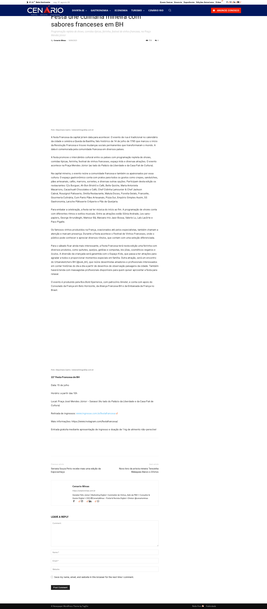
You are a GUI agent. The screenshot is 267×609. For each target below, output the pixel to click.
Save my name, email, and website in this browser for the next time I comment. (94, 577)
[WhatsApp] (75, 47)
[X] (61, 47)
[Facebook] (228, 2)
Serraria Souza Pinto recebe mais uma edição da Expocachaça (76, 470)
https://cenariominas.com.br (83, 491)
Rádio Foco (196, 606)
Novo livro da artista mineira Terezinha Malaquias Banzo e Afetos (139, 470)
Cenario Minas (60, 40)
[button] (169, 10)
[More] (82, 47)
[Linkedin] (235, 2)
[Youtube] (239, 2)
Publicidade (211, 606)
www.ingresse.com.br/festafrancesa (95, 413)
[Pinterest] (68, 47)
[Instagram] (232, 2)
